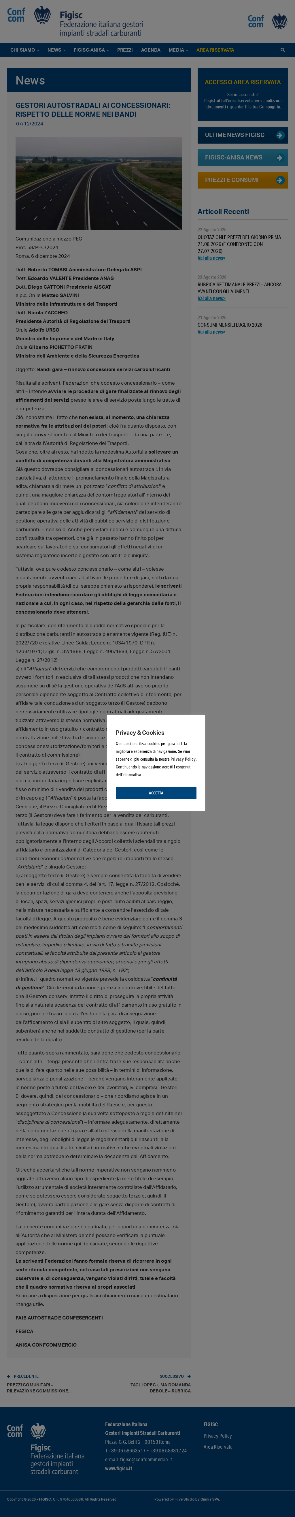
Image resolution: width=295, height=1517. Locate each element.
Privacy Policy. (183, 759)
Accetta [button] (156, 793)
